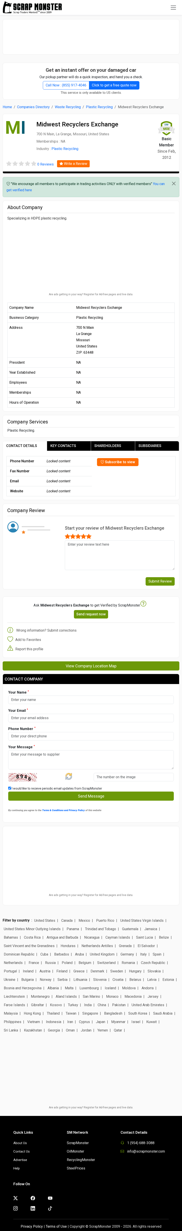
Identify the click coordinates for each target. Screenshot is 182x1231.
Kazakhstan (33, 1030)
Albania (53, 988)
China (102, 1005)
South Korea (137, 1013)
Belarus (135, 980)
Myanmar (118, 1022)
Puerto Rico (105, 920)
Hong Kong (32, 1013)
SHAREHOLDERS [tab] (107, 446)
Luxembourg (89, 988)
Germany (127, 954)
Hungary (135, 971)
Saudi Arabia (162, 1013)
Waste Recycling (68, 107)
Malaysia (11, 1013)
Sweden (116, 971)
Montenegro (40, 996)
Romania (128, 963)
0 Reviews (45, 164)
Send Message (91, 796)
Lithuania (80, 980)
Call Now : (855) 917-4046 (66, 85)
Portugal (10, 971)
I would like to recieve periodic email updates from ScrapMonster (56, 788)
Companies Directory (33, 107)
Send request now (91, 614)
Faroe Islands (14, 1005)
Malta (69, 988)
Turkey (73, 1005)
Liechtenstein (14, 996)
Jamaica (150, 929)
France (34, 963)
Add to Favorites (28, 640)
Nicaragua (91, 937)
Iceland (110, 988)
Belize (164, 937)
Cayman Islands (117, 937)
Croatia (118, 980)
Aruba (79, 954)
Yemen (102, 1030)
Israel (135, 1022)
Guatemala (130, 929)
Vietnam (33, 1022)
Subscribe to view (119, 462)
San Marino (91, 996)
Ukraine (9, 980)
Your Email (18, 710)
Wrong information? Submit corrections (46, 630)
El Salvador (146, 946)
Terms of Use (56, 1226)
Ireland (28, 971)
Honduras (68, 946)
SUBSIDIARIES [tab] (149, 446)
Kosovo (56, 1005)
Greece (79, 971)
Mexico (84, 920)
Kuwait (151, 1022)
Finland (61, 971)
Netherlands (13, 963)
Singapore (90, 1013)
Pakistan (119, 1005)
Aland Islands (66, 996)
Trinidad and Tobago (100, 929)
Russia (50, 963)
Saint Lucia (144, 937)
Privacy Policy (32, 1226)
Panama (73, 929)
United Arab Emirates (148, 1005)
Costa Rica (32, 937)
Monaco (112, 996)
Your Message (21, 746)
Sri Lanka (11, 1030)
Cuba (44, 954)
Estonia (168, 980)
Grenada (125, 946)
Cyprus (84, 1022)
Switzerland (106, 963)
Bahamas (11, 937)
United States (44, 920)
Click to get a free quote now (114, 85)
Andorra (148, 988)
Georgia (54, 1030)
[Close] (173, 183)
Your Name (18, 692)
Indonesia (53, 1022)
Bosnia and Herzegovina (23, 988)
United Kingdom (102, 954)
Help (16, 1168)
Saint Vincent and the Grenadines (29, 946)
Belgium (85, 963)
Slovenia (100, 980)
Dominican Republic (19, 954)
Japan (100, 1022)
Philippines (12, 1022)
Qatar (118, 1030)
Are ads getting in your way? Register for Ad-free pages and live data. (91, 294)
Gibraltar (37, 1005)
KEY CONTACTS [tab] (63, 446)
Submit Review (160, 581)
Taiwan (71, 1013)
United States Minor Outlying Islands (32, 929)
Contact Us (21, 1151)
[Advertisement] (91, 35)
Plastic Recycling (99, 107)
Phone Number (22, 728)
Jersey (153, 996)
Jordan (86, 1030)
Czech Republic (153, 963)
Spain (157, 954)
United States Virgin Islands (142, 920)
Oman (70, 1030)
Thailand (53, 1013)
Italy (143, 954)
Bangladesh (113, 1013)
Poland (67, 963)
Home (7, 107)
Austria (45, 971)
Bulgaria (27, 980)
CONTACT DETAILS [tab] (21, 446)
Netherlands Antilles (97, 946)
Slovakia (154, 971)
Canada (67, 920)
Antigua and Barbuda (62, 937)
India (88, 1005)
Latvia (151, 980)
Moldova (129, 988)
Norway (45, 980)
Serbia (62, 980)
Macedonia (133, 996)
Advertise (20, 1160)
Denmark (97, 971)
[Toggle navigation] (173, 7)
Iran (70, 1022)
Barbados (61, 954)
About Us (20, 1143)
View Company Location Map (91, 666)
